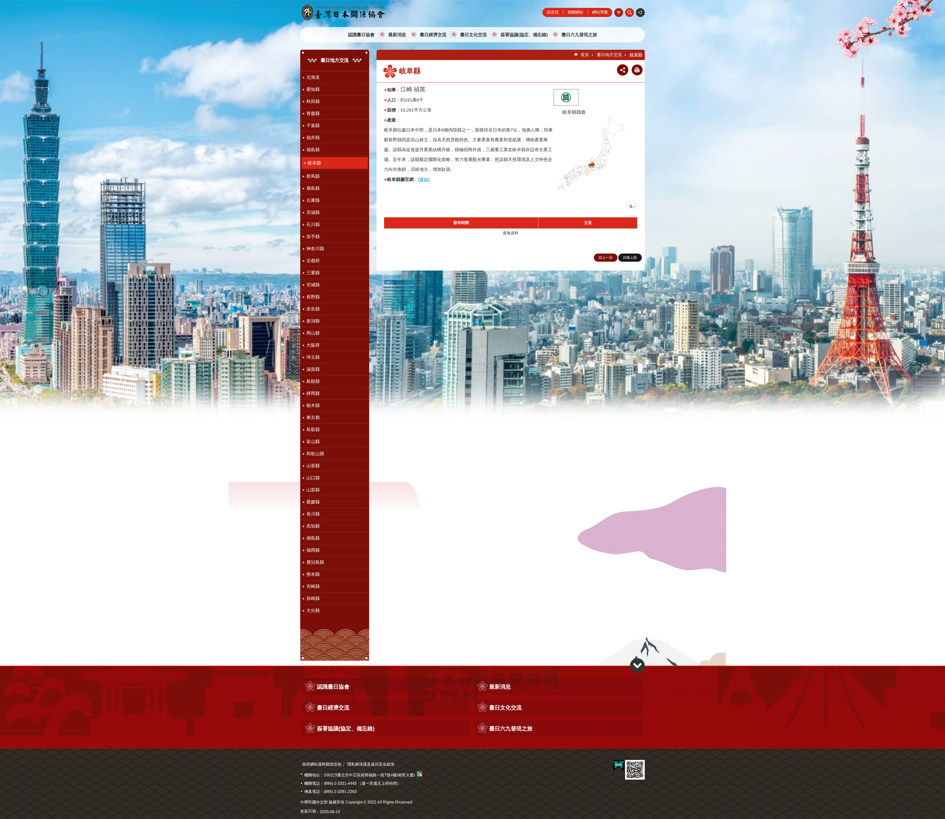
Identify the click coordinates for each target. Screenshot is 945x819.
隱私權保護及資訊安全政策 (370, 764)
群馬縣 (313, 176)
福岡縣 (313, 550)
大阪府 (313, 345)
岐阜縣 (314, 163)
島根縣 (313, 381)
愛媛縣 (313, 501)
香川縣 (313, 514)
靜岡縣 (313, 393)
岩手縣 (313, 236)
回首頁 (553, 12)
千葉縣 (313, 125)
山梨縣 (313, 489)
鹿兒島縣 (315, 562)
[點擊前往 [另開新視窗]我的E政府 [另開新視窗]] (618, 765)
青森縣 (313, 113)
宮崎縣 (313, 586)
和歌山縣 (315, 453)
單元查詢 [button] (632, 207)
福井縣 (313, 137)
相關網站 (575, 12)
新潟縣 (313, 321)
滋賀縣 (313, 369)
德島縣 (313, 538)
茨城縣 (313, 212)
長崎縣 (313, 598)
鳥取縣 (313, 429)
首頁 (585, 54)
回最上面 (630, 257)
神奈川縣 (315, 248)
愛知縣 (313, 89)
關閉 (629, 12)
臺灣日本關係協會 (343, 12)
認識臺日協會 (361, 34)
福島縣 (313, 149)
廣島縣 (313, 188)
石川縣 (313, 224)
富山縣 (313, 441)
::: (1, 2)
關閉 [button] (622, 70)
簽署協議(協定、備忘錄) (524, 34)
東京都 (313, 417)
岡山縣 (313, 333)
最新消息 (397, 34)
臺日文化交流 (473, 34)
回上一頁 (606, 257)
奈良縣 (313, 308)
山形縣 (313, 465)
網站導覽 (600, 12)
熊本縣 (313, 574)
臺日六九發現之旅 (579, 34)
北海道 (313, 77)
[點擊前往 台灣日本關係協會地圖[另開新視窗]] (419, 775)
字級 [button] (618, 12)
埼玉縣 (313, 357)
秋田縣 (313, 101)
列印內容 (637, 70)
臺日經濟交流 (433, 34)
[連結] (423, 179)
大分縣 (313, 610)
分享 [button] (640, 12)
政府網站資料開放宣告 (322, 764)
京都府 (313, 260)
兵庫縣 (313, 200)
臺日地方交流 (609, 54)
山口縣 (313, 477)
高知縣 (313, 526)
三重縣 (313, 272)
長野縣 (313, 296)
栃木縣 (313, 405)
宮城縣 (313, 284)
